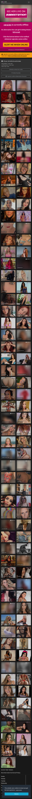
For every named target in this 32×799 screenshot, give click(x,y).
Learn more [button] (19, 790)
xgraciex (7, 24)
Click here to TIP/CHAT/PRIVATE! (16, 49)
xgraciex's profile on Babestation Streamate (16, 76)
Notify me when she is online (16, 69)
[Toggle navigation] (29, 2)
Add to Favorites (16, 73)
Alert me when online (16, 45)
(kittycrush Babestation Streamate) (17, 55)
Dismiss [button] (17, 794)
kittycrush (16, 32)
